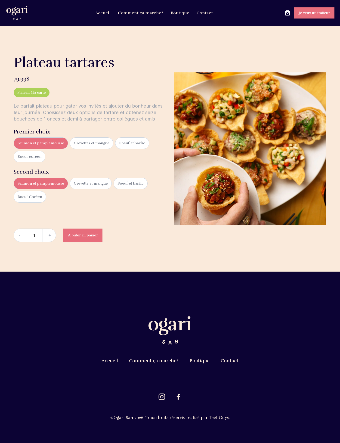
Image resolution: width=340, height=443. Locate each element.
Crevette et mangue (91, 183)
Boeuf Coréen (30, 197)
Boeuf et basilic (132, 143)
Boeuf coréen (29, 156)
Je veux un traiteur (314, 13)
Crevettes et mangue (91, 143)
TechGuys (219, 417)
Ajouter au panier (83, 235)
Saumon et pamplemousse (41, 143)
